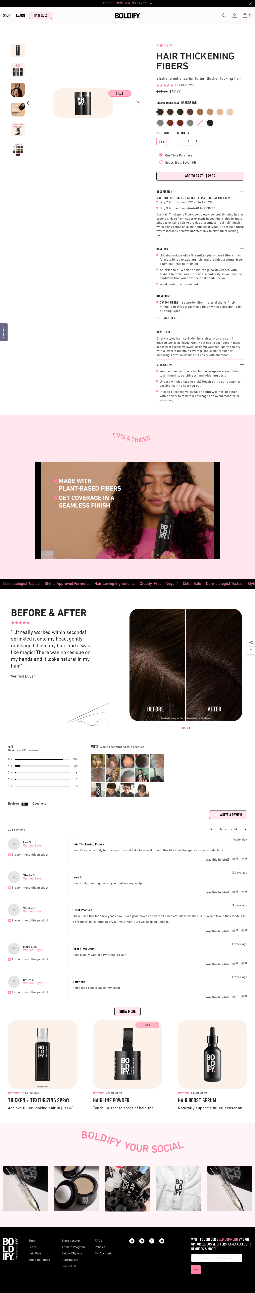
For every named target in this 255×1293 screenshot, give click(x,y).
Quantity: (183, 133)
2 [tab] (188, 728)
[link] (185, 665)
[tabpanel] (186, 665)
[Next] (138, 103)
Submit (196, 1269)
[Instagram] (131, 1240)
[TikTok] (141, 1240)
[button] (175, 85)
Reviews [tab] (18, 804)
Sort (211, 829)
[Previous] (28, 103)
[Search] (224, 15)
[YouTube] (161, 1240)
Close (250, 3)
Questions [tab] (39, 804)
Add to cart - (200, 176)
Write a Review (233, 816)
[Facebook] (151, 1240)
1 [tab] (183, 728)
